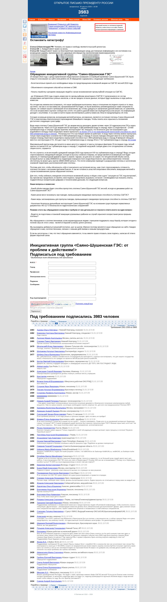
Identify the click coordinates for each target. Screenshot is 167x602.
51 (122, 323)
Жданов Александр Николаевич (50, 483)
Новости (52, 19)
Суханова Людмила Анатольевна (51, 393)
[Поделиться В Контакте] (25, 21)
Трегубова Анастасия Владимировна (52, 435)
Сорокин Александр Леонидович (51, 478)
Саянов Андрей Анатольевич (49, 581)
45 (102, 323)
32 (59, 323)
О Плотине (42, 19)
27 (43, 323)
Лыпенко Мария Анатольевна (49, 338)
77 (105, 325)
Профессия (34, 272)
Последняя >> (132, 325)
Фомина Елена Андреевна (48, 419)
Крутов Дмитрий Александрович (50, 361)
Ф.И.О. (33, 262)
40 (86, 323)
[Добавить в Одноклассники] (25, 34)
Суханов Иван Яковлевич (48, 386)
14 (105, 321)
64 (62, 325)
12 (99, 321)
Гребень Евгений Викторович (49, 557)
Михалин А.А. (42, 573)
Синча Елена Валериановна (49, 567)
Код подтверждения (38, 298)
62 (55, 325)
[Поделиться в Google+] (25, 56)
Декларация (61, 19)
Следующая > (121, 325)
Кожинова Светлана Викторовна (50, 333)
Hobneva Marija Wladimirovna (49, 449)
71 (85, 325)
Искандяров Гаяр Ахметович (49, 438)
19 (122, 321)
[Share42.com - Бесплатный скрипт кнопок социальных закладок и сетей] (25, 60)
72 (88, 325)
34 (66, 323)
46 (105, 323)
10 (92, 321)
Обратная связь (117, 19)
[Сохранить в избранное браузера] (25, 47)
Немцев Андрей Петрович (48, 401)
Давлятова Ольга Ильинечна (49, 486)
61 (52, 325)
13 (102, 321)
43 (96, 323)
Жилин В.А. (42, 542)
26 (40, 323)
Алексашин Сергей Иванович (49, 371)
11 (96, 321)
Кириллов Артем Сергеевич (48, 465)
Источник (132, 140)
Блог (127, 19)
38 (79, 323)
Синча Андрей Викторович (48, 562)
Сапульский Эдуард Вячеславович (51, 414)
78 (108, 325)
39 (82, 323)
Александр (41, 516)
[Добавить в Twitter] (25, 26)
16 (112, 321)
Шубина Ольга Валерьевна (48, 355)
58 (42, 325)
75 (98, 325)
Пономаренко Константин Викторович (53, 473)
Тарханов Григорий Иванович (49, 503)
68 (75, 325)
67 (72, 325)
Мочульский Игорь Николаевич (50, 346)
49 (115, 323)
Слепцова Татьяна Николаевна (50, 511)
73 (91, 325)
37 (76, 323)
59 (45, 325)
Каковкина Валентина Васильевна (51, 408)
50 (119, 323)
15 (109, 321)
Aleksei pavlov (43, 366)
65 (65, 325)
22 (132, 321)
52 (125, 323)
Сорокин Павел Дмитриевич (49, 341)
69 (78, 325)
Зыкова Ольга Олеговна (47, 330)
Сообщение (34, 284)
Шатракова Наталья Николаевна (51, 351)
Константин (42, 376)
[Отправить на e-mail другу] (25, 52)
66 (68, 325)
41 (89, 323)
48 (112, 323)
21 (129, 321)
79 (111, 325)
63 (58, 325)
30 (53, 323)
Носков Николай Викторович (49, 441)
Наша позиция (74, 19)
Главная (32, 19)
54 (132, 323)
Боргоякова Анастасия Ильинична (51, 490)
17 (115, 321)
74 (95, 325)
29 (49, 323)
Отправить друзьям (100, 19)
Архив (32, 71)
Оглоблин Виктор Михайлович (49, 456)
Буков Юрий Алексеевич (47, 468)
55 (135, 323)
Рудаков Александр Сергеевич (50, 500)
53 (129, 323)
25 (36, 323)
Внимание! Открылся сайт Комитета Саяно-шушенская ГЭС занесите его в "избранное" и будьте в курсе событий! (64, 26)
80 (114, 325)
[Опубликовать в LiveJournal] (25, 30)
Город (32, 267)
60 (49, 325)
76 (101, 325)
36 (73, 323)
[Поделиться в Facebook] (25, 39)
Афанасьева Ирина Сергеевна (50, 552)
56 (35, 325)
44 (99, 323)
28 (46, 323)
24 (33, 323)
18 (119, 321)
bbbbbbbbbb (42, 396)
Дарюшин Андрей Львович (48, 411)
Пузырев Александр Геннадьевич (51, 528)
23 (135, 321)
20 (125, 321)
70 (81, 325)
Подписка (34, 281)
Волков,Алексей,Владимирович (50, 381)
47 (109, 323)
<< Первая (52, 321)
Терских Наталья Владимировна (50, 390)
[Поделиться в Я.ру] (25, 43)
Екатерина (41, 531)
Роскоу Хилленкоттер (46, 428)
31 (56, 323)
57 (39, 325)
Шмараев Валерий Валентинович (51, 523)
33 (63, 323)
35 (69, 323)
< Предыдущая (62, 321)
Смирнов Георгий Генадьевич (49, 446)
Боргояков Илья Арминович (49, 495)
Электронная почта (37, 276)
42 (92, 323)
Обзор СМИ (86, 19)
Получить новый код (84, 304)
